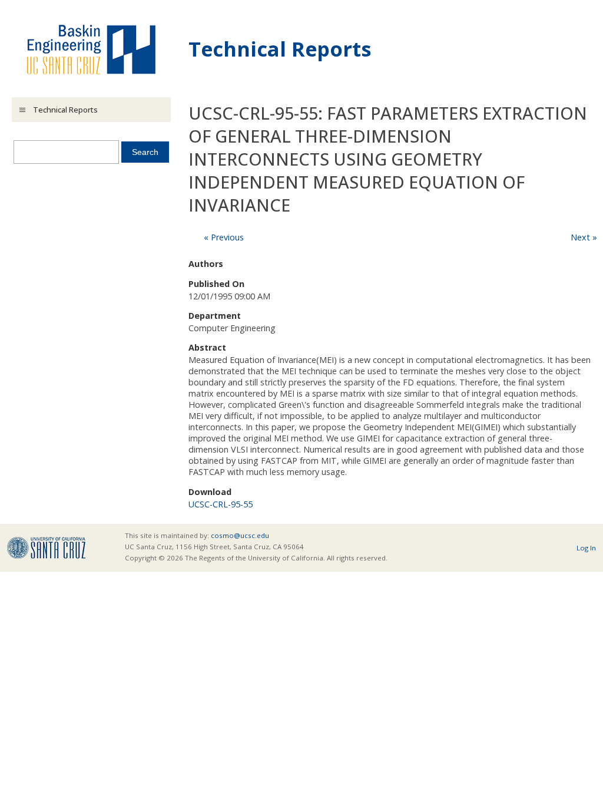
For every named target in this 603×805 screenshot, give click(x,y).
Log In (586, 547)
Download (209, 491)
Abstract (207, 347)
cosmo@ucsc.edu (240, 535)
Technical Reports (280, 48)
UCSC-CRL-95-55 (220, 504)
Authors (205, 263)
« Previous (224, 237)
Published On (216, 283)
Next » (584, 237)
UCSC (46, 548)
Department (214, 315)
